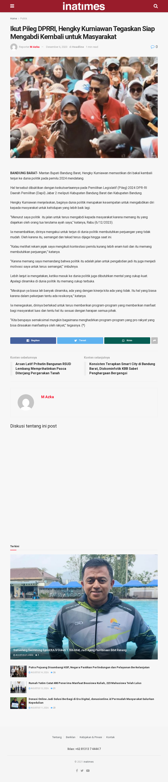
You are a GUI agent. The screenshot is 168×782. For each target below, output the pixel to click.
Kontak (110, 737)
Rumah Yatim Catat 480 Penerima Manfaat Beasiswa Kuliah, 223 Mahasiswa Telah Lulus (85, 683)
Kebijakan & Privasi (91, 737)
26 (54, 672)
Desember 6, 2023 (56, 46)
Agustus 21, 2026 (24, 655)
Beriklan (70, 737)
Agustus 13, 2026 (40, 688)
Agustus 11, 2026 (40, 708)
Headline (78, 46)
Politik (23, 18)
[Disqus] (84, 483)
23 (54, 708)
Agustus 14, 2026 (40, 672)
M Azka (35, 46)
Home (13, 18)
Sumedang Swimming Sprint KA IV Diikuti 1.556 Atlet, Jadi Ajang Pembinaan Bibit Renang (70, 650)
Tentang (57, 737)
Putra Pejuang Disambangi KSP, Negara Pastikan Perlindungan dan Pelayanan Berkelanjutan (89, 667)
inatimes (89, 761)
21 (54, 688)
